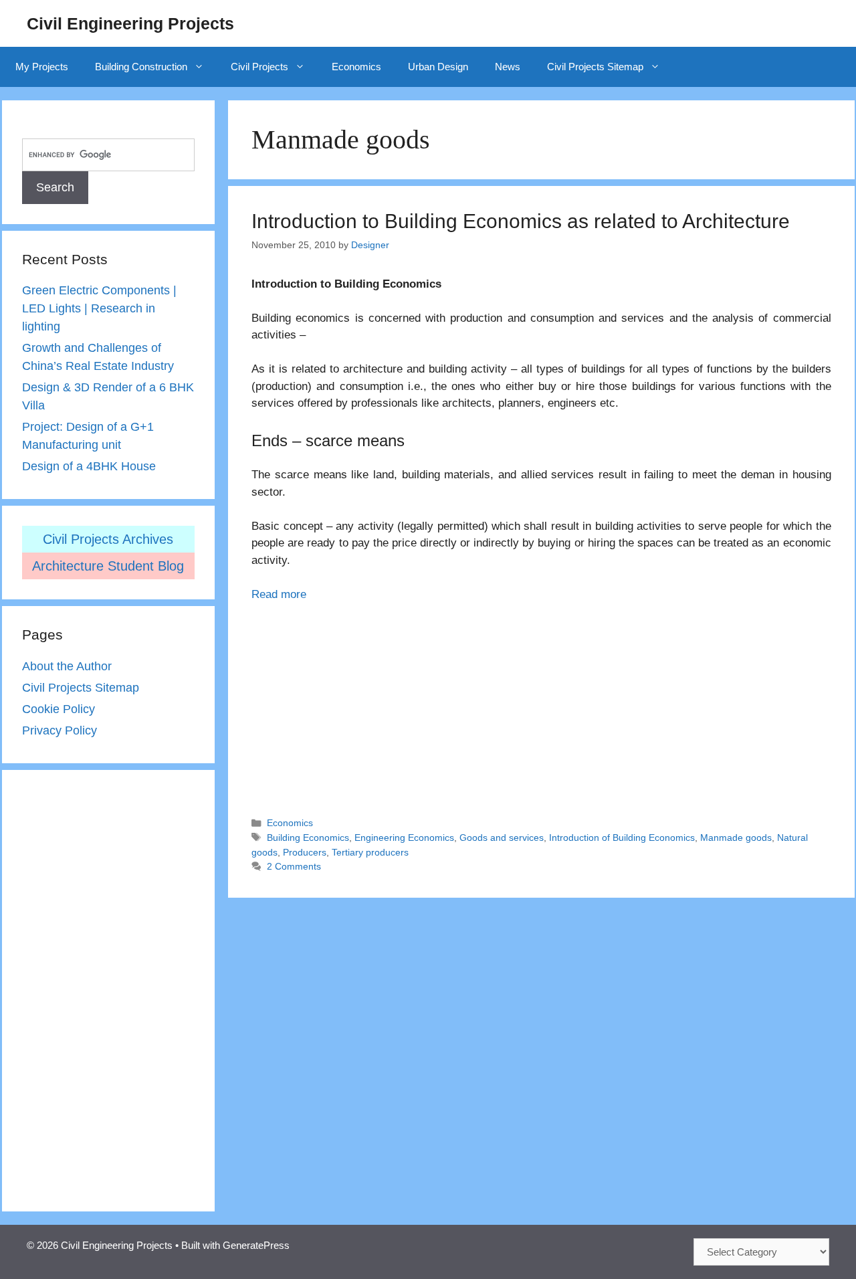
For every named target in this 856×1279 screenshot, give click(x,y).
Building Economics (308, 837)
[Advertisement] (541, 703)
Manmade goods (736, 837)
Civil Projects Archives (108, 539)
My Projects (41, 66)
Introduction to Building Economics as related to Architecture (520, 221)
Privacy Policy (59, 730)
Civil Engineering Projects (130, 23)
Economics (356, 66)
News (507, 66)
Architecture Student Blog (108, 566)
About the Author (67, 666)
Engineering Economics (404, 837)
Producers (304, 852)
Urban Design (438, 66)
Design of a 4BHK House (89, 466)
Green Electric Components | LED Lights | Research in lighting (99, 308)
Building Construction (141, 66)
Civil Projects (259, 66)
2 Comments (294, 866)
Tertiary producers (370, 852)
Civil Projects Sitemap (595, 66)
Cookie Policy (58, 709)
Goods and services (501, 837)
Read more (278, 594)
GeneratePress (256, 1245)
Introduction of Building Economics (622, 837)
